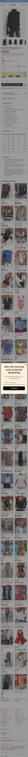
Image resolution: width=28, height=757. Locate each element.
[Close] (25, 365)
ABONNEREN (14, 388)
